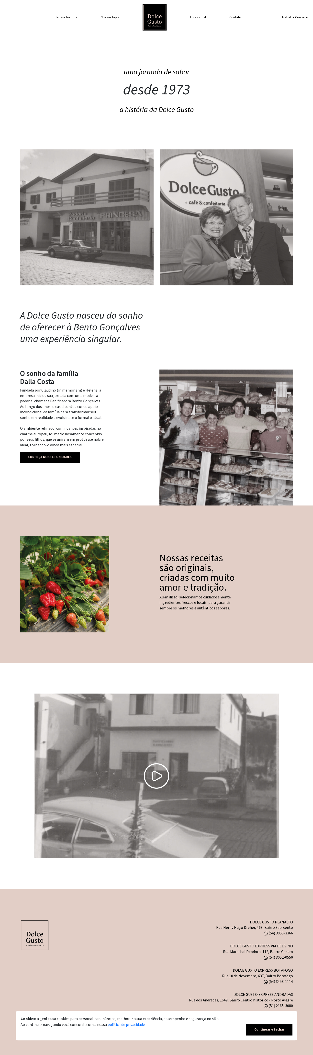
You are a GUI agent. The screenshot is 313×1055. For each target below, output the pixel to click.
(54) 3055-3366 (280, 933)
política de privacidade (126, 1025)
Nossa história (66, 17)
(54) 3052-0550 (280, 957)
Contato (235, 17)
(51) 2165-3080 (280, 1006)
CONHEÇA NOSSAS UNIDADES (50, 457)
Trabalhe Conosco (294, 17)
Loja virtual (198, 17)
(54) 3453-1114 (280, 981)
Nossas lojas (110, 17)
